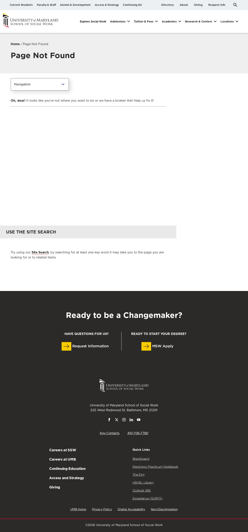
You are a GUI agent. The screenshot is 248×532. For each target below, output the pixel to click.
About (184, 4)
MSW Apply (162, 346)
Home (15, 44)
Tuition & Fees (143, 21)
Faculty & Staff (46, 4)
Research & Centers (198, 21)
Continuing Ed (132, 4)
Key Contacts (109, 433)
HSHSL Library (143, 482)
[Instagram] (124, 420)
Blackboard (141, 458)
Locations (227, 21)
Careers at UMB (62, 459)
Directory (167, 4)
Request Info (216, 4)
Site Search (40, 252)
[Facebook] (109, 420)
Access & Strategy (107, 4)
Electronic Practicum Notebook (155, 466)
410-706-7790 (137, 433)
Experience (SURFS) (148, 498)
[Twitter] (116, 420)
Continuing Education (67, 469)
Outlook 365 (142, 490)
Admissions (118, 21)
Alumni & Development (75, 4)
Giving (198, 4)
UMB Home (78, 509)
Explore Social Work (93, 21)
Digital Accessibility (131, 509)
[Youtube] (138, 420)
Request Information (90, 346)
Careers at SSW (62, 450)
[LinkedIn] (131, 420)
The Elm (139, 474)
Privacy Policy (102, 509)
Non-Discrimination (164, 509)
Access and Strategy (66, 478)
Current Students (21, 4)
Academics (169, 21)
